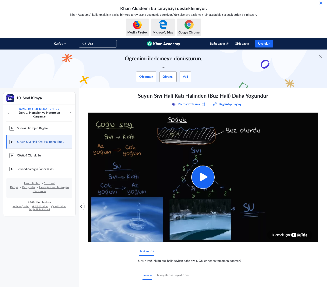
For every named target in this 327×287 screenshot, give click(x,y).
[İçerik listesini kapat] (82, 206)
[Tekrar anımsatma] (321, 3)
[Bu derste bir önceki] (8, 112)
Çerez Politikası (58, 206)
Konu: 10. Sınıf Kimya (33, 109)
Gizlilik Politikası (40, 206)
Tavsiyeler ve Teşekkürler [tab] (173, 275)
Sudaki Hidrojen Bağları (32, 128)
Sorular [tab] (147, 275)
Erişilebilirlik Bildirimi (39, 209)
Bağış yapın (217, 43)
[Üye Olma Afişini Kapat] (320, 56)
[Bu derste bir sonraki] (70, 112)
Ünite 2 (54, 109)
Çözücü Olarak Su (29, 155)
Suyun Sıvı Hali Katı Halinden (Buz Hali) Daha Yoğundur (41, 141)
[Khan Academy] (163, 43)
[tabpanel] (203, 259)
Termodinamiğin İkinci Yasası (35, 169)
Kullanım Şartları (21, 206)
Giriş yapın (242, 43)
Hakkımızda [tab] (146, 251)
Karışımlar (28, 187)
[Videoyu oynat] (203, 177)
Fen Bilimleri (32, 183)
